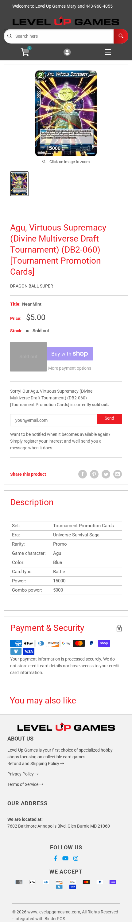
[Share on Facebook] (82, 474)
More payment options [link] (69, 368)
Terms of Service (23, 784)
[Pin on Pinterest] (94, 474)
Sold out (28, 357)
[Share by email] (117, 474)
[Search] (121, 36)
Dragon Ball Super (31, 286)
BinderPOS (55, 918)
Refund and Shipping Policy (33, 763)
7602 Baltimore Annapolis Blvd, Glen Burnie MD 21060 (58, 826)
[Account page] (67, 52)
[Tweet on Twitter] (106, 474)
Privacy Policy (21, 774)
